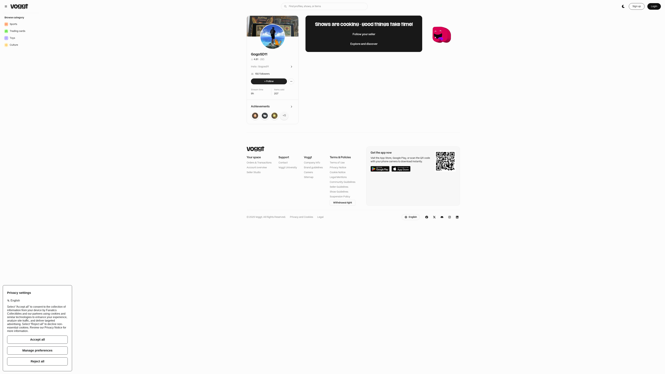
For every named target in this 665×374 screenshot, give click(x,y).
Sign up (636, 6)
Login (654, 6)
